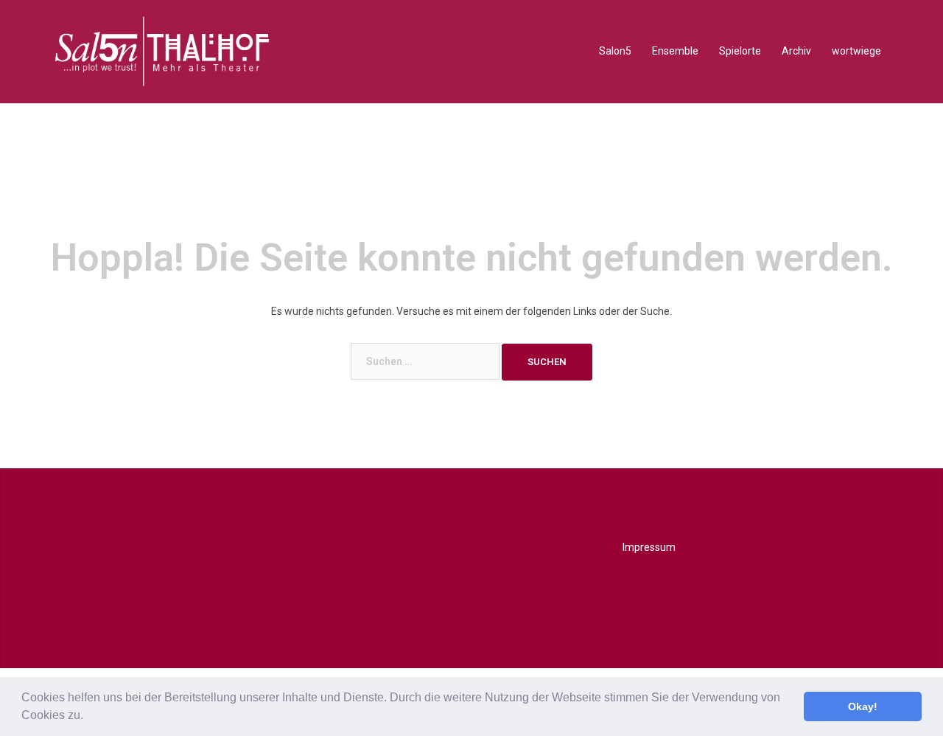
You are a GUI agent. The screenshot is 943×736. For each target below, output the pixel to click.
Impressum (649, 547)
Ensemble (675, 51)
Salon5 (615, 51)
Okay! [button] (862, 706)
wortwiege (856, 51)
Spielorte (740, 51)
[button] (88, 717)
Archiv (796, 51)
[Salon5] (162, 51)
